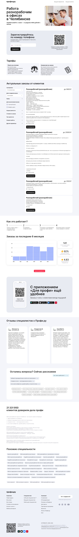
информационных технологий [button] (47, 526)
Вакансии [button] (43, 508)
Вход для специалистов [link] (29, 500)
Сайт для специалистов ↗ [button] (30, 498)
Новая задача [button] (10, 498)
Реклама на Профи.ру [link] (46, 502)
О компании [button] (44, 498)
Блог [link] (42, 512)
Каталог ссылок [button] (10, 506)
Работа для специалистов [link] (30, 502)
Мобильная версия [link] (11, 508)
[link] (30, 127)
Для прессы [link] (44, 504)
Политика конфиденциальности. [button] (54, 528)
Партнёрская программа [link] (47, 506)
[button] (15, 99)
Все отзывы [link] (9, 502)
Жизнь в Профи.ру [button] (45, 510)
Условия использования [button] (12, 504)
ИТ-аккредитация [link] (45, 500)
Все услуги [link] (9, 500)
